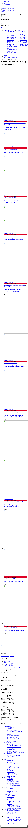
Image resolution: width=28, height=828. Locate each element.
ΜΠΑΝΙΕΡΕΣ (10, 770)
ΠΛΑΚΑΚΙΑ (7, 124)
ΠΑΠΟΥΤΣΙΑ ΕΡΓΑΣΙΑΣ (13, 811)
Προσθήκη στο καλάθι (8, 120)
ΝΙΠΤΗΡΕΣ (10, 761)
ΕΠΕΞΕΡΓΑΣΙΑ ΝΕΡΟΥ (11, 44)
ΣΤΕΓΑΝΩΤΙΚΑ (11, 823)
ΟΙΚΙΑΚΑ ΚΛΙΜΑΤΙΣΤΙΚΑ (14, 755)
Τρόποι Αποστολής (8, 664)
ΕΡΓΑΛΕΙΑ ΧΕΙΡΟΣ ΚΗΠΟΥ (14, 818)
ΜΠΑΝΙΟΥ (7, 149)
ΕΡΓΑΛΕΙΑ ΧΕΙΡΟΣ (12, 795)
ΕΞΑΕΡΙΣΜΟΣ (11, 776)
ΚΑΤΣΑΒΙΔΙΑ (10, 797)
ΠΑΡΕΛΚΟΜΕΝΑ (12, 52)
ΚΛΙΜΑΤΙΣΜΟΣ (8, 754)
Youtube (12, 656)
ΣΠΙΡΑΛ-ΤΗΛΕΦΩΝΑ (10, 35)
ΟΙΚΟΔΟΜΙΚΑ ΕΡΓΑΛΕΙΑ (14, 808)
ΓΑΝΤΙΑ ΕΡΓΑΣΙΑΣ (12, 812)
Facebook (3, 656)
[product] (15, 93)
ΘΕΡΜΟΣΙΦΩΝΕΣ (12, 47)
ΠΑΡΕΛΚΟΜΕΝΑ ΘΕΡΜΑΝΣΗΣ (16, 752)
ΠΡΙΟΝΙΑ (9, 804)
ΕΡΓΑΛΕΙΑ (7, 794)
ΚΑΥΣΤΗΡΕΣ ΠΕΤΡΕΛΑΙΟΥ (24, 33)
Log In (5, 6)
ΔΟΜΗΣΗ (6, 822)
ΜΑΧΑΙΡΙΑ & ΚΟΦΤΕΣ (13, 801)
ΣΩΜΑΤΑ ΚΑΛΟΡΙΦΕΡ (23, 39)
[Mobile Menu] (1, 27)
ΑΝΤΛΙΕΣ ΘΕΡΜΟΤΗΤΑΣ (14, 747)
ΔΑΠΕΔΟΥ (7, 363)
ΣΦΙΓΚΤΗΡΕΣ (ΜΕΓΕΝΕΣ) (14, 806)
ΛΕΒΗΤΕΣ (23, 31)
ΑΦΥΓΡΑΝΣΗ (10, 756)
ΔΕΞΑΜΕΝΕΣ (10, 40)
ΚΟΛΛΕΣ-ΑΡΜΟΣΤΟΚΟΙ (10, 412)
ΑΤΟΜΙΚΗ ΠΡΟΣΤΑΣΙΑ (10, 809)
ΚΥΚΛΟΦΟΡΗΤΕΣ (12, 751)
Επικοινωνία (7, 4)
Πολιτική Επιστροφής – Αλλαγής (12, 667)
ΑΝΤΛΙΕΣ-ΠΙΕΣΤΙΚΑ (10, 42)
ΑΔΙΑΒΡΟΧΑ (10, 815)
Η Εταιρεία (6, 2)
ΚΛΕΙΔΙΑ (9, 798)
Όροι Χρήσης (7, 661)
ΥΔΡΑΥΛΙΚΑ (7, 30)
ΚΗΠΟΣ (6, 816)
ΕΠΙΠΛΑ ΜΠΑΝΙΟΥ (12, 763)
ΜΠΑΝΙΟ (6, 759)
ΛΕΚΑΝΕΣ (10, 762)
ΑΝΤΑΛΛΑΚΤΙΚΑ (12, 774)
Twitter (7, 656)
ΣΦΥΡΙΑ (9, 802)
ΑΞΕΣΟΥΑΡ (10, 792)
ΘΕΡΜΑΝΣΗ (20, 30)
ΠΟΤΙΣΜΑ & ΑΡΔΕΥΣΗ (13, 820)
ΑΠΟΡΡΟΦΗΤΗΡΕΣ (12, 791)
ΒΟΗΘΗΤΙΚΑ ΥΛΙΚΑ (9, 501)
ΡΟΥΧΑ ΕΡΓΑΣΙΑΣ (12, 813)
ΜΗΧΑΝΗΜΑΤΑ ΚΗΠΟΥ (14, 819)
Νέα (5, 3)
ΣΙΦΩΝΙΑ (9, 33)
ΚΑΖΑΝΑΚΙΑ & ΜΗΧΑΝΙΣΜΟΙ (11, 38)
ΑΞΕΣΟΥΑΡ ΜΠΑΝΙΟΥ (13, 767)
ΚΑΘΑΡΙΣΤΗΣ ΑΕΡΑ (12, 758)
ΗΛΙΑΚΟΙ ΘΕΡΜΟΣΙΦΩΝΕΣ (12, 49)
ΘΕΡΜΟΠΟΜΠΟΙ (11, 749)
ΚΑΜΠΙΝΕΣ (10, 766)
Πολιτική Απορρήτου (9, 663)
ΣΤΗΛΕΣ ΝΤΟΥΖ (11, 773)
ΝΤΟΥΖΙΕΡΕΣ (10, 772)
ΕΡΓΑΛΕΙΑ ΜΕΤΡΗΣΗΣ (13, 805)
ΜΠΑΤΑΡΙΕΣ (10, 765)
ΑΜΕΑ (9, 769)
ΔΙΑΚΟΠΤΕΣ (10, 31)
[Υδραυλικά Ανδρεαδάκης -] (7, 9)
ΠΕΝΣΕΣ (9, 799)
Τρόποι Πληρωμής (8, 665)
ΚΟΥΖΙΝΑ (6, 787)
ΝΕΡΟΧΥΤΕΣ (10, 788)
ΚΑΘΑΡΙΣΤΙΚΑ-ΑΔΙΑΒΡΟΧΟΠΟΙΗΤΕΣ (14, 123)
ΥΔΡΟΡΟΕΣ (10, 51)
